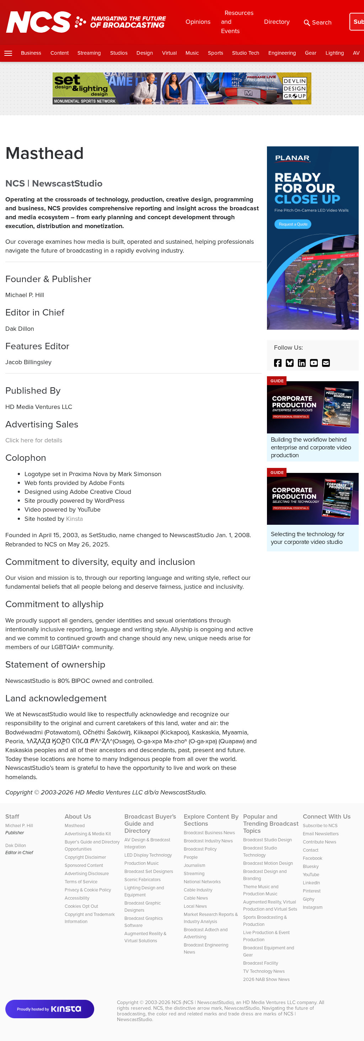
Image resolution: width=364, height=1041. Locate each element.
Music (192, 53)
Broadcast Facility (260, 963)
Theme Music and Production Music (260, 890)
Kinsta (74, 518)
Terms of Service (81, 881)
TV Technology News (264, 971)
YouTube (311, 874)
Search (322, 22)
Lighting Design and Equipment (144, 891)
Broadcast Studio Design (267, 839)
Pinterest (312, 891)
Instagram (313, 907)
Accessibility (77, 898)
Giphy (308, 899)
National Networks (202, 881)
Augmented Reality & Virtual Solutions (145, 937)
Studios (119, 53)
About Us (78, 816)
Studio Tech (245, 53)
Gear (310, 53)
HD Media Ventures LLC (269, 1002)
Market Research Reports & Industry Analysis (211, 918)
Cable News (196, 898)
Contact (310, 850)
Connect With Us (327, 816)
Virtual (169, 53)
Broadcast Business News (209, 832)
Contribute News (319, 841)
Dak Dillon (15, 845)
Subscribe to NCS (320, 825)
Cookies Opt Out (81, 906)
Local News (195, 906)
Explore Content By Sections (211, 820)
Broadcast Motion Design (268, 863)
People (191, 857)
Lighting (335, 53)
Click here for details (33, 440)
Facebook (312, 858)
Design (144, 53)
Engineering (282, 53)
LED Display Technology (148, 855)
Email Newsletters (321, 833)
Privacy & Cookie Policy (88, 889)
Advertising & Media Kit (88, 833)
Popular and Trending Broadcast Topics (271, 823)
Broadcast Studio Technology (260, 851)
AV (356, 53)
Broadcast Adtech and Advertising (206, 933)
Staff (12, 816)
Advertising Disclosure (87, 873)
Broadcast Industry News (208, 840)
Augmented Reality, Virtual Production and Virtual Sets (270, 905)
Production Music (141, 863)
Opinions (198, 21)
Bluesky (310, 866)
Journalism (194, 865)
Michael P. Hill (19, 825)
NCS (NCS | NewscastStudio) (203, 1002)
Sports (215, 53)
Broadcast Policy (200, 849)
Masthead (75, 825)
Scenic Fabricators (142, 879)
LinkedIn (311, 882)
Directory (277, 21)
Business (31, 53)
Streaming (89, 53)
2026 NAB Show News (266, 979)
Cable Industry (198, 889)
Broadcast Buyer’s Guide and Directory (150, 823)
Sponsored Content (84, 865)
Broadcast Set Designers (148, 871)
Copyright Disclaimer (85, 857)
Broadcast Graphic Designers (142, 906)
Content (59, 53)
